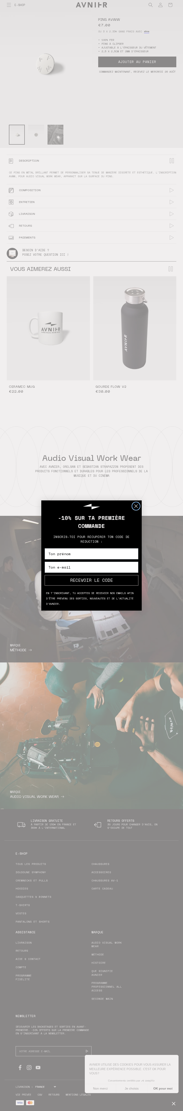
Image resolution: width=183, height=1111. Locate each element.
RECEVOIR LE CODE (91, 580)
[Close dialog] (136, 506)
